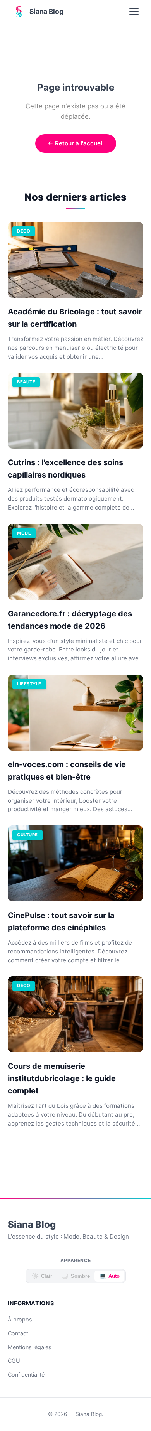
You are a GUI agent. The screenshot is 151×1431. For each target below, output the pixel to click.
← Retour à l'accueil (76, 143)
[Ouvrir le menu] (134, 11)
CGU (14, 1360)
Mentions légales (29, 1347)
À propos (20, 1319)
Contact (18, 1333)
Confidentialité (26, 1374)
